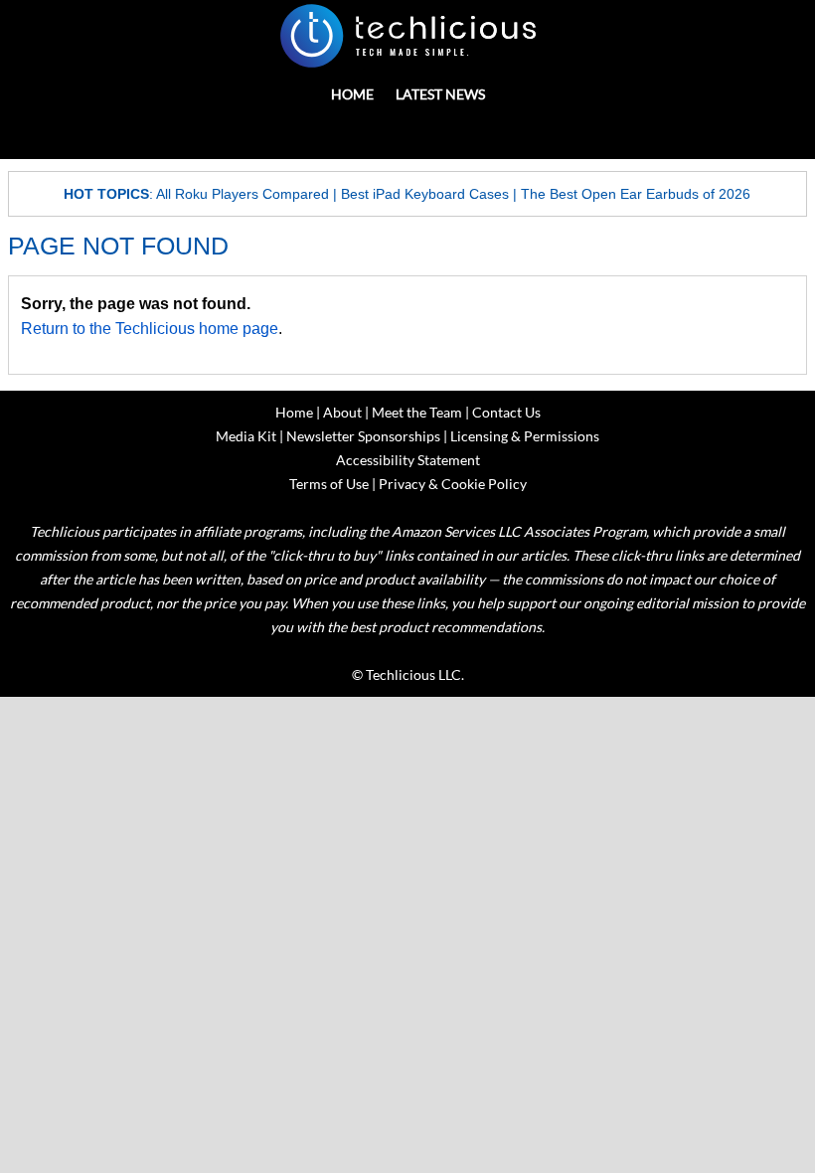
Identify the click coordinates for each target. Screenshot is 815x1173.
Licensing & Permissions (524, 435)
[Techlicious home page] (407, 36)
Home (352, 93)
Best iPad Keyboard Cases (425, 194)
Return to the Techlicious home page (149, 328)
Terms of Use (329, 483)
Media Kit (246, 435)
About (342, 412)
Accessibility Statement (408, 459)
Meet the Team (417, 412)
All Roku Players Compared (242, 194)
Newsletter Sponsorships (363, 435)
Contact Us (506, 412)
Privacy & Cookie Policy (453, 483)
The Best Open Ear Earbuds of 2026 (635, 194)
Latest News (440, 93)
